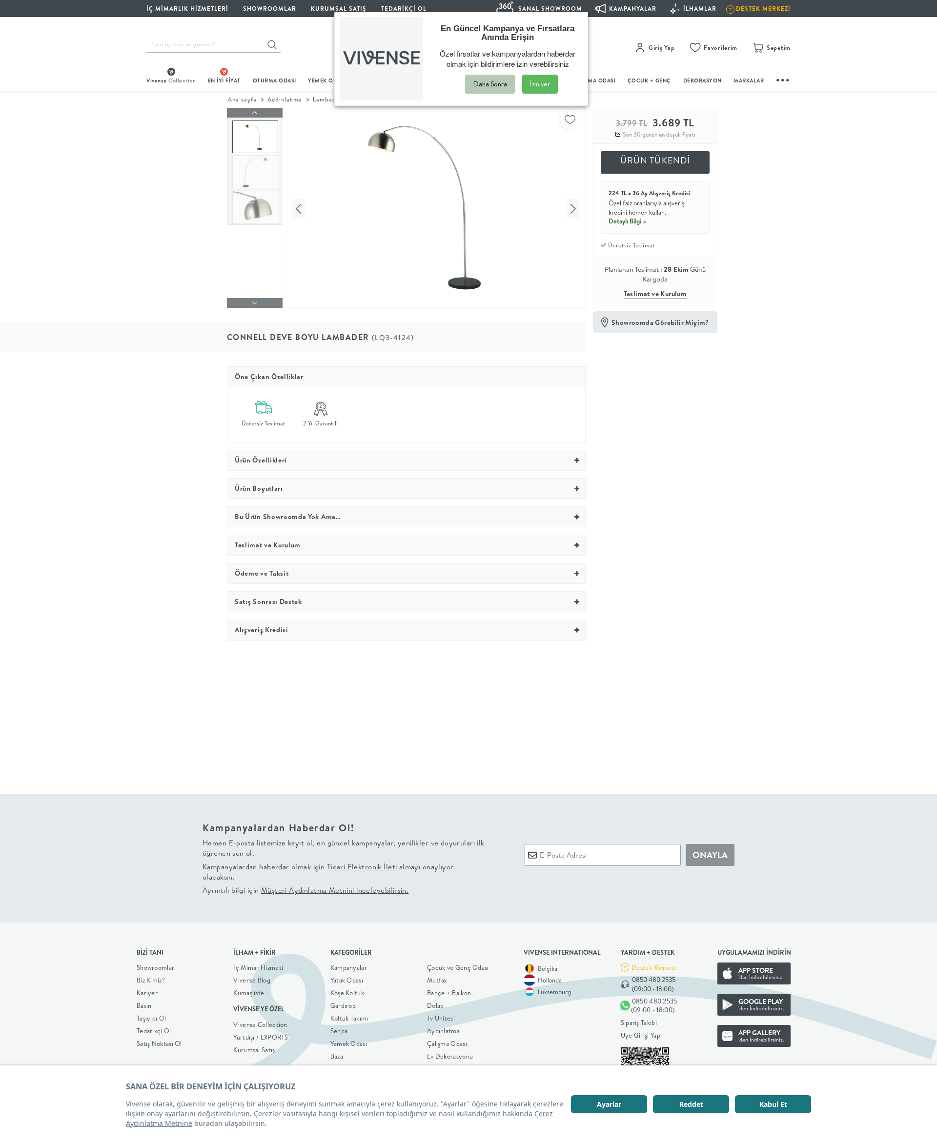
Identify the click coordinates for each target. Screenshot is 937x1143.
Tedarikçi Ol (404, 8)
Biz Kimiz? (151, 980)
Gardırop (343, 1005)
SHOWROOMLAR (269, 8)
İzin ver (540, 84)
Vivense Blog (251, 980)
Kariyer (147, 992)
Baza (336, 1056)
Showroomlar (155, 967)
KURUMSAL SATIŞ (339, 8)
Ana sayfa (242, 99)
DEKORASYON (702, 80)
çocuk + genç (649, 80)
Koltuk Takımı (349, 1018)
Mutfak (437, 980)
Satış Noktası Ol (159, 1043)
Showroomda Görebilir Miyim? (660, 322)
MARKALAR (748, 80)
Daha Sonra (490, 84)
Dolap (435, 1005)
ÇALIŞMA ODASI (594, 80)
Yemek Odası (348, 1043)
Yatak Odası (346, 980)
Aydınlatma (284, 99)
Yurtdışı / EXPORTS (260, 1037)
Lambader (328, 99)
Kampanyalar (348, 967)
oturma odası (274, 80)
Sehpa (339, 1030)
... (783, 79)
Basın (144, 1005)
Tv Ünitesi (441, 1018)
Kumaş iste (248, 992)
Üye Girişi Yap (640, 1035)
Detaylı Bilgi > (628, 221)
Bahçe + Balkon (449, 992)
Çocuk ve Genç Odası (458, 967)
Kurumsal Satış (254, 1049)
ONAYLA (710, 855)
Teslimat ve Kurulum (655, 294)
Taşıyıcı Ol (151, 1018)
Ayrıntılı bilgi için (305, 890)
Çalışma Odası (447, 1043)
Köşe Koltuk (347, 992)
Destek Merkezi (653, 967)
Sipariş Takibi (639, 1022)
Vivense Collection (260, 1024)
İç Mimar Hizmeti (258, 967)
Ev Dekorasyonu (450, 1056)
